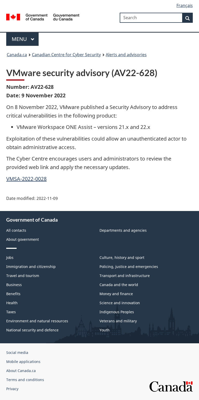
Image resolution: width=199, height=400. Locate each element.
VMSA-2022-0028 (26, 178)
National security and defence (32, 330)
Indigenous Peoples (117, 311)
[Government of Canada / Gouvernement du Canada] (43, 16)
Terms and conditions (25, 379)
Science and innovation (120, 302)
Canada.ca (17, 54)
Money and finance (116, 293)
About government (22, 239)
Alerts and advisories (126, 54)
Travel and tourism (22, 275)
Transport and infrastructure (125, 275)
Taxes (11, 311)
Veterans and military (118, 320)
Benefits (13, 293)
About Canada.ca (21, 370)
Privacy (12, 388)
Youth (105, 330)
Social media (17, 352)
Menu (20, 38)
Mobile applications (23, 361)
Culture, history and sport (122, 257)
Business (14, 284)
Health (12, 302)
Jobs (9, 257)
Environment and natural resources (37, 320)
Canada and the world (119, 284)
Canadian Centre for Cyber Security (66, 54)
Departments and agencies (123, 230)
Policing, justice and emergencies (129, 266)
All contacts (16, 230)
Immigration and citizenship (31, 266)
